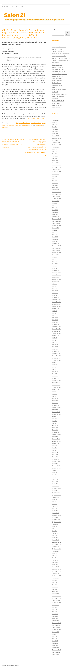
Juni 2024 (54, 178)
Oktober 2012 (56, 493)
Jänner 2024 (55, 190)
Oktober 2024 (56, 169)
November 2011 (56, 517)
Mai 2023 (54, 207)
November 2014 (56, 436)
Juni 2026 (54, 124)
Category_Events (57, 49)
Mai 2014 (54, 450)
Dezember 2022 (56, 219)
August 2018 (55, 335)
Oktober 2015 (56, 412)
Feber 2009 (55, 591)
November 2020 (56, 275)
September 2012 (56, 495)
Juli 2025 (54, 149)
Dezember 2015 (56, 407)
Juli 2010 (54, 553)
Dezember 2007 (56, 623)
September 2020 (56, 279)
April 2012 (55, 506)
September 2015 (56, 414)
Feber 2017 (55, 376)
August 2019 (55, 308)
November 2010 (56, 544)
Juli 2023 (54, 203)
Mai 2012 (54, 504)
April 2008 (55, 614)
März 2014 (55, 454)
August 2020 (55, 282)
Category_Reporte (57, 65)
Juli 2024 (54, 176)
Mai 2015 (54, 423)
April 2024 (55, 183)
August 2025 (55, 147)
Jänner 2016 (55, 405)
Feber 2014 (55, 457)
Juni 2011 (54, 528)
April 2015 (55, 425)
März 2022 (55, 239)
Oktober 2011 (56, 519)
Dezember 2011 (56, 515)
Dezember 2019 (56, 300)
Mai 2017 (54, 369)
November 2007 (56, 625)
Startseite (5, 6)
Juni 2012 (54, 502)
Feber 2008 (55, 618)
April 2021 (55, 264)
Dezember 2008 (56, 596)
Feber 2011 (55, 537)
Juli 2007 (54, 634)
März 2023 (55, 212)
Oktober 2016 (56, 385)
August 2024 (55, 174)
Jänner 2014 (55, 459)
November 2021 (56, 248)
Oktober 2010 (56, 546)
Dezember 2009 (56, 569)
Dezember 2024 (56, 165)
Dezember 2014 (56, 434)
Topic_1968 (55, 87)
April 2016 (55, 398)
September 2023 (56, 198)
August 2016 (55, 389)
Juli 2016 (54, 392)
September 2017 (56, 360)
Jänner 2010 (55, 567)
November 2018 (56, 329)
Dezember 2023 (56, 192)
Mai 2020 (54, 288)
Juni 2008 (54, 609)
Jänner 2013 (55, 486)
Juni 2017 (54, 367)
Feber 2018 (55, 349)
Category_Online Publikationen (61, 54)
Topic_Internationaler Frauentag (11, 125)
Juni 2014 (54, 448)
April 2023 (55, 210)
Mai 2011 (54, 531)
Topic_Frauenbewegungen (38, 123)
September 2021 (56, 252)
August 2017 (55, 362)
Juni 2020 (54, 286)
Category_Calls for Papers (23, 123)
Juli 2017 (54, 365)
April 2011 (55, 533)
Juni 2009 (54, 582)
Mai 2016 (54, 396)
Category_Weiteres (57, 67)
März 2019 (55, 320)
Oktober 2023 (56, 196)
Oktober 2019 (56, 304)
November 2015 (56, 409)
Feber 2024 (55, 187)
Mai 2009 (54, 585)
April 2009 (55, 587)
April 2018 (55, 344)
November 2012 (56, 490)
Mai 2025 (54, 154)
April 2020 (55, 291)
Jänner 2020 (55, 297)
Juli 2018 (54, 338)
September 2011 (56, 522)
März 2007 (55, 643)
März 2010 (55, 562)
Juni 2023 (54, 205)
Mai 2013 (54, 477)
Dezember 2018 (56, 326)
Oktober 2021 (56, 250)
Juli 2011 (54, 526)
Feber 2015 (55, 430)
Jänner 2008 (55, 620)
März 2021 (55, 266)
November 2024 (56, 167)
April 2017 (55, 371)
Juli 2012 (54, 499)
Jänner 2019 (55, 324)
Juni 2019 (54, 313)
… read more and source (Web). (36, 118)
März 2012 (55, 508)
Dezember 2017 (56, 353)
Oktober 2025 (56, 142)
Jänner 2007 (55, 647)
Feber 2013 (55, 484)
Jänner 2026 (55, 136)
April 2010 (55, 560)
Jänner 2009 (55, 594)
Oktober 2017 (56, 358)
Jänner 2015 (55, 432)
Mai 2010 (54, 558)
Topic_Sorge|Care (57, 105)
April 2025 (55, 156)
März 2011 (55, 535)
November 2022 (56, 221)
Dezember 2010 (56, 542)
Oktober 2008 (56, 600)
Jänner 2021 (55, 270)
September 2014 (56, 441)
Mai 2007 (54, 638)
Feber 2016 (55, 403)
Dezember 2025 (56, 138)
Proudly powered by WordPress (10, 665)
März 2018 (55, 347)
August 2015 (55, 416)
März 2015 (55, 427)
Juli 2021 (54, 257)
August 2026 (55, 120)
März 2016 (55, 401)
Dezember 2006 (56, 650)
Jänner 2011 (55, 540)
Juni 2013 (54, 475)
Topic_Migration (56, 103)
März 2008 (55, 616)
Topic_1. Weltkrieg (57, 80)
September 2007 (56, 629)
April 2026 (55, 129)
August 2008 (55, 605)
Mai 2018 (54, 342)
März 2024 (55, 185)
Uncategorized (56, 107)
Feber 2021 (55, 268)
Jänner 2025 (55, 163)
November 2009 (56, 571)
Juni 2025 (54, 151)
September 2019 (56, 306)
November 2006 (56, 652)
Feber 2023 (55, 214)
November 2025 (56, 140)
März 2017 (55, 374)
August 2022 (55, 228)
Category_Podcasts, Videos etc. (60, 58)
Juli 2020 (54, 284)
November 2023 (56, 194)
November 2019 (56, 302)
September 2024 (56, 172)
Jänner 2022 (55, 243)
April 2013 (55, 479)
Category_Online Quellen (59, 56)
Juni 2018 (54, 340)
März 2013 (55, 481)
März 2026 (55, 131)
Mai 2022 (54, 234)
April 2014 (55, 452)
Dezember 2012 (56, 488)
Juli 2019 (54, 311)
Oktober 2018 (56, 331)
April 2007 (55, 641)
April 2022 (55, 237)
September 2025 (56, 145)
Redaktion (5, 127)
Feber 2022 (55, 241)
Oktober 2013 (56, 466)
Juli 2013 (54, 472)
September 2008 (56, 603)
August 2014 (55, 443)
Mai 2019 (54, 315)
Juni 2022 (54, 232)
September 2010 (56, 549)
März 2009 (55, 589)
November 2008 (56, 598)
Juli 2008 (54, 607)
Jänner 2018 (55, 351)
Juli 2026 (54, 122)
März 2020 (55, 293)
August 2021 (55, 255)
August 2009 (55, 578)
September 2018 (56, 333)
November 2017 (56, 356)
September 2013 (56, 468)
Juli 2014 (54, 445)
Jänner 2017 (55, 378)
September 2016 (56, 387)
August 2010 (55, 551)
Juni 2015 (54, 421)
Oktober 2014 (56, 439)
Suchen (54, 30)
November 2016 (56, 383)
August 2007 (55, 632)
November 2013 (56, 463)
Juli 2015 (54, 418)
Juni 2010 (54, 555)
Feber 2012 (55, 511)
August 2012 (55, 497)
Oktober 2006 (56, 654)
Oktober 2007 (56, 627)
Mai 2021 (54, 261)
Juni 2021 (54, 259)
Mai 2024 (54, 181)
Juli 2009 (54, 580)
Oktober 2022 (56, 223)
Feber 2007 (55, 645)
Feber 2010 (55, 564)
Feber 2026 (55, 133)
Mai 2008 (54, 612)
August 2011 (55, 524)
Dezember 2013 (56, 461)
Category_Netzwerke (58, 51)
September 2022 (56, 225)
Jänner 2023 (55, 216)
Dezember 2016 (56, 380)
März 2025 (55, 158)
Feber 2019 (55, 322)
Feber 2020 (55, 295)
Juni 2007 (54, 636)
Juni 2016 (54, 394)
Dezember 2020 (56, 273)
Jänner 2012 (55, 513)
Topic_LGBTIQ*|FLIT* (27, 125)
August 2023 (55, 201)
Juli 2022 (54, 230)
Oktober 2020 (56, 277)
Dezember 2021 (56, 246)
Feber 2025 (55, 160)
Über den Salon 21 (17, 6)
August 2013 (55, 470)
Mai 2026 (54, 127)
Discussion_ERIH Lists (58, 69)
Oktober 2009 (56, 573)
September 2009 (56, 576)
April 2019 (55, 317)
